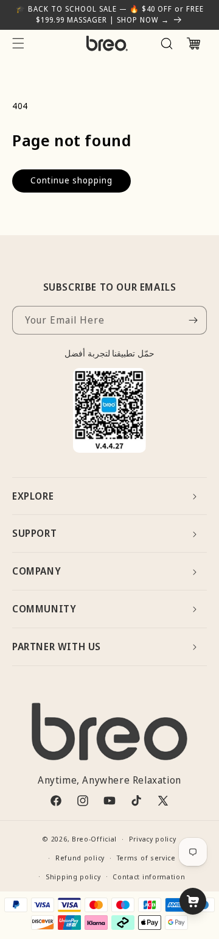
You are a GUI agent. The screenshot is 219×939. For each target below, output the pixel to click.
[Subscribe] (192, 320)
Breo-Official (94, 838)
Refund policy (80, 857)
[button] (18, 43)
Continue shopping (71, 180)
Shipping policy (73, 876)
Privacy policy (152, 838)
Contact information (149, 876)
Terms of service (146, 857)
